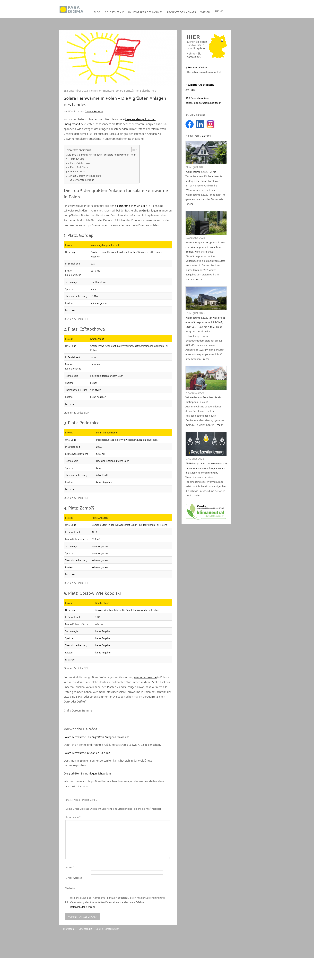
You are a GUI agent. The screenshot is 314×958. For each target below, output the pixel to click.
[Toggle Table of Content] (132, 149)
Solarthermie (114, 12)
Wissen (205, 12)
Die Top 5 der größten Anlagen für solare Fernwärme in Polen (101, 154)
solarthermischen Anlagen (131, 205)
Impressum (69, 928)
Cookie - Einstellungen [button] (107, 928)
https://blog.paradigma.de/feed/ (203, 102)
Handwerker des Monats (145, 12)
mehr (190, 203)
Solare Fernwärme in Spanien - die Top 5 (88, 752)
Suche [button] (219, 11)
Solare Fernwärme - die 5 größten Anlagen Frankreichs (96, 736)
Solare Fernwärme (127, 90)
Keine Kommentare (101, 90)
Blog (97, 12)
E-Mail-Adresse (74, 877)
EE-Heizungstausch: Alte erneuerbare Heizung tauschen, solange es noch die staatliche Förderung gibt (206, 468)
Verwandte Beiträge (83, 180)
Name (69, 867)
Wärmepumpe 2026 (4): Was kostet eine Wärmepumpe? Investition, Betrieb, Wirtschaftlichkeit (205, 247)
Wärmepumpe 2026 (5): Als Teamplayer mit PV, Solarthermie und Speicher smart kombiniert (203, 176)
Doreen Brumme (94, 111)
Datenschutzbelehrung (83, 906)
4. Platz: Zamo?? (76, 171)
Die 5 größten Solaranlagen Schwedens (87, 773)
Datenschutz (85, 928)
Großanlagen (150, 210)
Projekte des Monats (181, 12)
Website (70, 888)
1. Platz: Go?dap (76, 159)
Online (196, 67)
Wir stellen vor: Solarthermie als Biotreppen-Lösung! (203, 399)
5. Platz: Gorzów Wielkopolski (84, 176)
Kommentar (72, 817)
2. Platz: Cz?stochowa (79, 163)
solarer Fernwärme (145, 676)
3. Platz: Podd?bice (78, 167)
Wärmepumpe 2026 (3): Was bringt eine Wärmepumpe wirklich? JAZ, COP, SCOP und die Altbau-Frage (205, 322)
